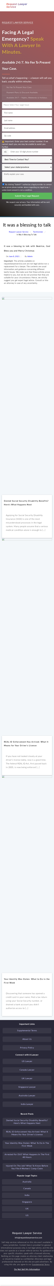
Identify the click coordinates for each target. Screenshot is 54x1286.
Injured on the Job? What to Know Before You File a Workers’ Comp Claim (27, 1167)
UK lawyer (27, 1078)
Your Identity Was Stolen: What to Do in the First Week (27, 1144)
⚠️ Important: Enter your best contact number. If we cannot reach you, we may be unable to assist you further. (25, 144)
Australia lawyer (27, 1096)
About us (27, 1039)
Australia (27, 1182)
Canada (27, 1188)
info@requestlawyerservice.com (28, 1238)
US (27, 1215)
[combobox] (27, 105)
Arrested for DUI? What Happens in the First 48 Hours (27, 1155)
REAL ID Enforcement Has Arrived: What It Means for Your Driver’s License (27, 1133)
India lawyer (27, 1104)
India (27, 1195)
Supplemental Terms (27, 1031)
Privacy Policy (27, 1048)
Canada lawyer (27, 1070)
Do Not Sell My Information (27, 1269)
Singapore (27, 1202)
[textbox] (27, 104)
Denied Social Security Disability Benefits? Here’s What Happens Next (27, 1121)
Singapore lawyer (27, 1087)
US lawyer (27, 1061)
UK (27, 1209)
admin (30, 256)
